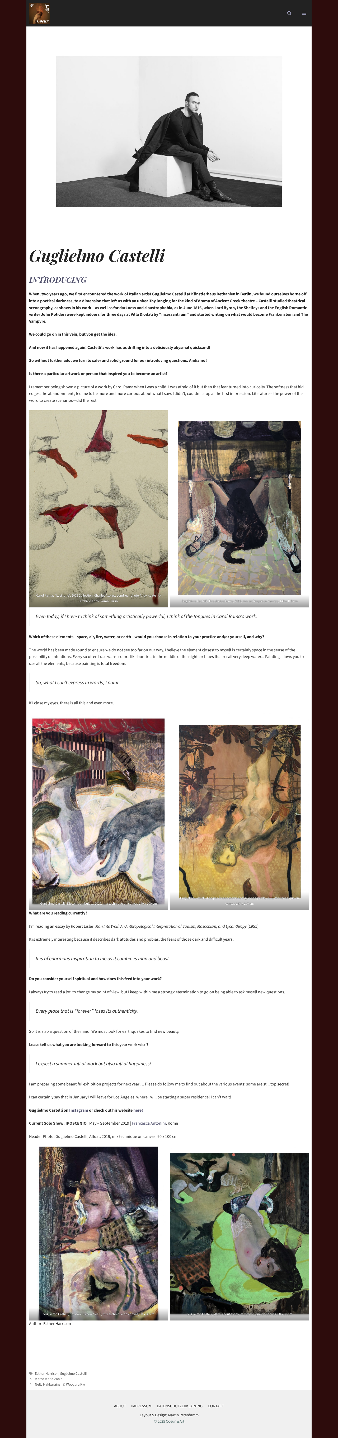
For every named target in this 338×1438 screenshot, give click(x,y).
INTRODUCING (57, 279)
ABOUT (120, 1406)
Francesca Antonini (149, 1123)
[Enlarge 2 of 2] (302, 417)
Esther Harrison (46, 1373)
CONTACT (216, 1406)
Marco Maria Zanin (48, 1378)
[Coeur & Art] (39, 13)
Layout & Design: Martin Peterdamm (169, 1415)
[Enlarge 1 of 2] (161, 417)
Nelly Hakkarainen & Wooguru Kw (60, 1384)
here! (138, 1110)
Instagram (78, 1110)
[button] (289, 13)
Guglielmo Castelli (73, 1373)
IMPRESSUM (141, 1406)
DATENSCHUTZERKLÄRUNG (180, 1406)
